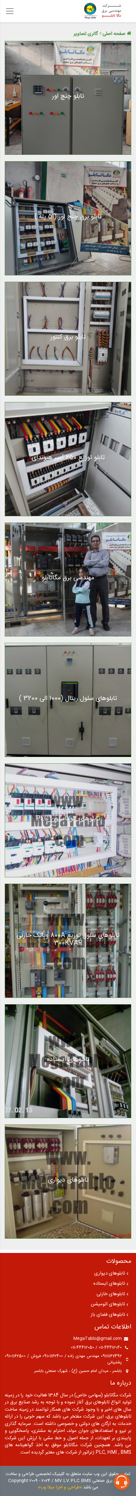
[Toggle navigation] (10, 11)
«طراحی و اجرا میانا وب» (60, 1487)
